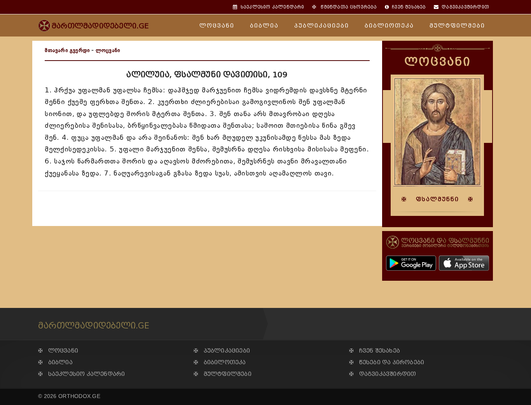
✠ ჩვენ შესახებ (374, 351)
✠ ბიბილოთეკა (220, 362)
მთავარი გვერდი (67, 50)
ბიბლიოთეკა (389, 26)
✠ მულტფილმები (223, 374)
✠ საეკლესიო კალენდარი (81, 374)
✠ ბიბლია (55, 362)
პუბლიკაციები (321, 26)
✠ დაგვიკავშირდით (382, 374)
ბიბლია (264, 26)
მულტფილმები (457, 26)
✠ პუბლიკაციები (222, 351)
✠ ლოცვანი (58, 351)
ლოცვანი (216, 26)
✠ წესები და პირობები (386, 362)
